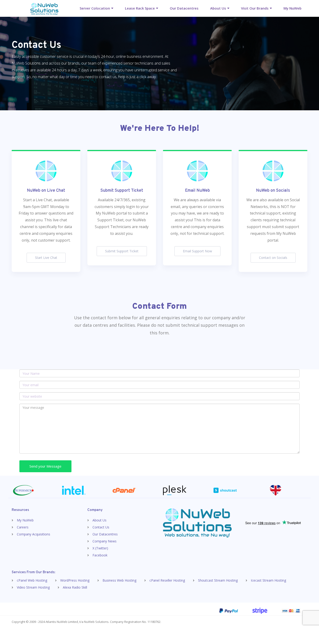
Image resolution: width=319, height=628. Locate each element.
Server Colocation (95, 8)
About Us (218, 8)
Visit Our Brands (255, 8)
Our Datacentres (184, 8)
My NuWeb (292, 8)
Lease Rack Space (140, 8)
